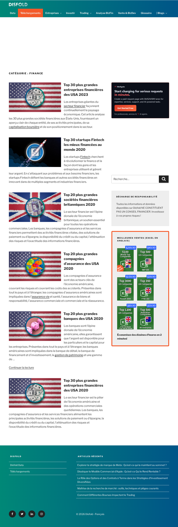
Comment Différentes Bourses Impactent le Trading (106, 494)
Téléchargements (30, 12)
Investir (70, 12)
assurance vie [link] (40, 296)
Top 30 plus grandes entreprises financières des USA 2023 (83, 90)
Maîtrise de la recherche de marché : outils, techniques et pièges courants (118, 488)
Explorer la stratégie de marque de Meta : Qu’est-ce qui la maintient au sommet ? (122, 465)
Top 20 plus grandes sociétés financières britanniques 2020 (80, 200)
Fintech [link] (85, 156)
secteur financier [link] (74, 106)
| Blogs (160, 12)
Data (12, 12)
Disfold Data (17, 465)
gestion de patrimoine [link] (69, 355)
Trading (84, 12)
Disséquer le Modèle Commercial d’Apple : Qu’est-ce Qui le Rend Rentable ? (118, 471)
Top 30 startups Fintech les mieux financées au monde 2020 (83, 145)
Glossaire (146, 12)
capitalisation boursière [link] (24, 127)
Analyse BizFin (104, 12)
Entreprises (52, 12)
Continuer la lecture (21, 367)
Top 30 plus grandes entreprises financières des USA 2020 (83, 385)
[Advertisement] (89, 41)
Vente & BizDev (127, 12)
